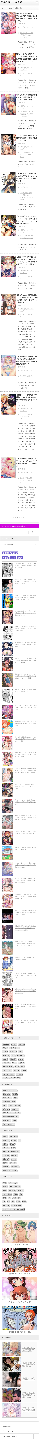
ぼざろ (17, 1066)
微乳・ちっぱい (13, 1183)
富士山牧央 (6, 1159)
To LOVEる (6, 1044)
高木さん (23, 1070)
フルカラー (20, 1190)
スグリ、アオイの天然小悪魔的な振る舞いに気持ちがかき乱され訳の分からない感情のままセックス (25, 912)
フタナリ (5, 1186)
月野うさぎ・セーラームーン (11, 1151)
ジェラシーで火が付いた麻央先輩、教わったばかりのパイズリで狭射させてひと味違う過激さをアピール (25, 880)
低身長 (4, 1198)
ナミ (19, 1140)
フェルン (5, 1136)
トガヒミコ (6, 1140)
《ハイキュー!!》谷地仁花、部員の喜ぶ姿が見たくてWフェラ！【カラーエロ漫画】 (26, 1022)
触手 (19, 1198)
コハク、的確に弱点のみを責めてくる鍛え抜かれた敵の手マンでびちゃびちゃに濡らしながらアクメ (25, 613)
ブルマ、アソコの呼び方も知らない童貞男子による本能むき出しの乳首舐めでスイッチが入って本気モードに (25, 597)
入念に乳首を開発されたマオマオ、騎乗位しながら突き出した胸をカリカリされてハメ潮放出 (25, 565)
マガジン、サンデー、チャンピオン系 (14, 1209)
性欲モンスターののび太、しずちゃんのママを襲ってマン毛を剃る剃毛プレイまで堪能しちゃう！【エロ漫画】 (25, 676)
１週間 (5, 558)
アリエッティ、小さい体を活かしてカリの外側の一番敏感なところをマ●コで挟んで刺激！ (26, 1006)
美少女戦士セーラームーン (10, 1116)
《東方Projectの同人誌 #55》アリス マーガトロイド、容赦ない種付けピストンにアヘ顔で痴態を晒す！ (27, 298)
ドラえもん (19, 1074)
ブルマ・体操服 (7, 1194)
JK (9, 1198)
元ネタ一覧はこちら (8, 1124)
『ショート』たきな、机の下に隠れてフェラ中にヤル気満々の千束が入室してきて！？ (25, 802)
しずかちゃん (15, 1166)
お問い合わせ (7, 1426)
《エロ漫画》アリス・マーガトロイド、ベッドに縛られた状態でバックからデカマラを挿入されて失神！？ (26, 220)
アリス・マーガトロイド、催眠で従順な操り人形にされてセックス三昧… (26, 138)
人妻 (4, 1201)
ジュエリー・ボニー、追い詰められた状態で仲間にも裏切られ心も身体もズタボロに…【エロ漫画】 (25, 660)
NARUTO (16, 1070)
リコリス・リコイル (8, 1074)
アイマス (13, 1044)
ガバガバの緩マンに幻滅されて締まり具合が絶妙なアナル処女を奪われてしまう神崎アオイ (25, 644)
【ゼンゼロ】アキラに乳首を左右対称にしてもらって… (28, 1349)
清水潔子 (5, 1163)
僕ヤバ (23, 1066)
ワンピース (6, 1055)
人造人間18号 (14, 1136)
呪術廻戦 (21, 1063)
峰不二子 (12, 1144)
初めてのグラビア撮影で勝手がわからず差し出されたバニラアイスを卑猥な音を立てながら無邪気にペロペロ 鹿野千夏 (25, 770)
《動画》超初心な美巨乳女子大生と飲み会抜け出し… (28, 1364)
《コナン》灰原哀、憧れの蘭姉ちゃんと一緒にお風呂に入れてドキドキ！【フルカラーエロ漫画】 (25, 739)
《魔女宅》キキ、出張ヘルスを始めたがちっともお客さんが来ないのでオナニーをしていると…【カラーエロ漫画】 (25, 943)
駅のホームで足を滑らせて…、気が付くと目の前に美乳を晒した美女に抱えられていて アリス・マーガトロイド (27, 57)
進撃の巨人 (13, 1059)
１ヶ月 (12, 558)
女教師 (14, 1198)
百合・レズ (11, 1190)
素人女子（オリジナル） (10, 1170)
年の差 (4, 1183)
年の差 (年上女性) (26, 478)
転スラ (4, 1105)
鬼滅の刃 (5, 1059)
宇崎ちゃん (21, 1044)
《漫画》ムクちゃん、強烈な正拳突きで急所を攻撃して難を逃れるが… (28, 1395)
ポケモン (5, 1051)
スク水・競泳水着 (16, 1205)
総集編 (16, 1194)
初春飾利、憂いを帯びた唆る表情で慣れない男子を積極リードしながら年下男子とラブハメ (25, 975)
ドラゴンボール (14, 1048)
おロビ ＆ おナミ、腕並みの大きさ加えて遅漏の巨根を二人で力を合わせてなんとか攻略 (26, 786)
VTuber (14, 1063)
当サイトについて (8, 1431)
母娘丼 (4, 1190)
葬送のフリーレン (8, 1066)
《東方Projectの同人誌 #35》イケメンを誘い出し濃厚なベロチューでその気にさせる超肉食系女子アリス (27, 360)
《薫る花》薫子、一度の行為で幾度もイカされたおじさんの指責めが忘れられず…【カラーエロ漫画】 (25, 928)
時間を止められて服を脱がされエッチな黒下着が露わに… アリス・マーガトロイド (26, 97)
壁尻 (8, 1201)
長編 (21, 1194)
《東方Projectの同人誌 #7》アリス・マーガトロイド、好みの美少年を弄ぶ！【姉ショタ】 (26, 462)
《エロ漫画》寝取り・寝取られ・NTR (26, 195)
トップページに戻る (20, 517)
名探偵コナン (6, 1120)
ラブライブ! (13, 1051)
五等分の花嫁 (6, 1063)
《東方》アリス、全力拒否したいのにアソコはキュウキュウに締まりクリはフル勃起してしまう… (26, 177)
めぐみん (13, 1140)
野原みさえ (13, 1163)
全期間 (20, 558)
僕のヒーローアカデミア (10, 1090)
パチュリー (6, 1148)
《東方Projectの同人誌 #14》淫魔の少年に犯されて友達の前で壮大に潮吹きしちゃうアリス (27, 398)
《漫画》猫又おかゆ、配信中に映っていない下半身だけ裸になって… (28, 1410)
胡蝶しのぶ (14, 1155)
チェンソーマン (7, 1070)
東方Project (20, 1055)
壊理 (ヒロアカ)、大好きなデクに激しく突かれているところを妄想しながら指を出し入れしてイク (25, 754)
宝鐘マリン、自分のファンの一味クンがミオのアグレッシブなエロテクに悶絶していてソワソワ (25, 991)
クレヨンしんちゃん (14, 1105)
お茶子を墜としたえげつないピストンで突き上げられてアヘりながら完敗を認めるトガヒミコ (25, 896)
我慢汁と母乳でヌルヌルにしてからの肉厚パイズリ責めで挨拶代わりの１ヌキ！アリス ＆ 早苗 (26, 17)
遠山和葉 (5, 1144)
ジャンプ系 (6, 1205)
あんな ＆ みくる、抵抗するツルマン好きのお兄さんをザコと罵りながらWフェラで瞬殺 (26, 707)
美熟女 (18, 1201)
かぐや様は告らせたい (9, 1101)
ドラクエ (5, 1048)
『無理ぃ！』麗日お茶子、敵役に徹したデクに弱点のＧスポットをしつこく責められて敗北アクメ (25, 628)
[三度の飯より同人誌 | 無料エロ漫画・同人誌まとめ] (12, 4)
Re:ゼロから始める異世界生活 (11, 1078)
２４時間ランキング (10, 553)
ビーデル (13, 1159)
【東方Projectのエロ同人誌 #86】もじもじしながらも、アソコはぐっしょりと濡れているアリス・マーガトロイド (26, 260)
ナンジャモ (6, 1155)
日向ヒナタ (6, 1166)
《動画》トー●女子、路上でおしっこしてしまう (29, 1379)
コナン (21, 1051)
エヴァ (13, 1055)
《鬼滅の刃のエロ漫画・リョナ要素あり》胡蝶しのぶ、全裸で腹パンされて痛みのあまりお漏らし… (25, 581)
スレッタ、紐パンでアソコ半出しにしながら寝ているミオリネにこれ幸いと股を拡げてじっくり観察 (25, 865)
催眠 (13, 1201)
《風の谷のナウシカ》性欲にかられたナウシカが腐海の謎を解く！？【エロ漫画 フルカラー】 (25, 723)
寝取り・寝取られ (15, 1186)
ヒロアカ (20, 1059)
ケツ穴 (24, 1201)
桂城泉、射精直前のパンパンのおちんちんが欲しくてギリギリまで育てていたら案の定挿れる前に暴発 (25, 817)
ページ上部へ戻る (36, 1436)
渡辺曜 (13, 1148)
